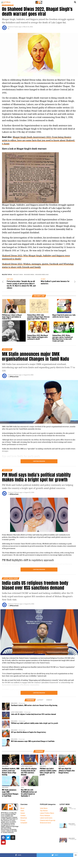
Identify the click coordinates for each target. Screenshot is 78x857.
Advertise (23, 818)
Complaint (23, 823)
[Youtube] (3, 842)
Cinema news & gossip (47, 820)
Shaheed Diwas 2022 (42, 274)
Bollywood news (45, 823)
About (22, 808)
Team (22, 811)
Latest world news (46, 818)
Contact (22, 815)
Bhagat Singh (18, 274)
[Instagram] (12, 837)
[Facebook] (3, 837)
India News (43, 808)
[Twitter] (8, 837)
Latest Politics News (47, 813)
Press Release (45, 815)
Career (22, 813)
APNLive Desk (14, 376)
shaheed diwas (29, 274)
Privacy (22, 820)
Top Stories (44, 811)
